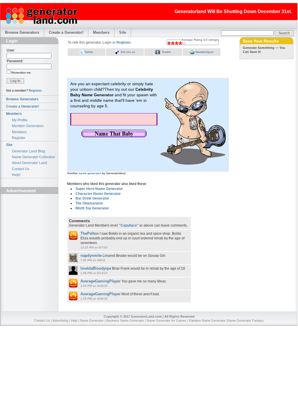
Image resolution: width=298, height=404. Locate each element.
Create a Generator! (66, 32)
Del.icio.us (128, 52)
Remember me (20, 72)
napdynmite (91, 255)
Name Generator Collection (33, 157)
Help (74, 320)
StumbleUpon (204, 52)
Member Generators (28, 126)
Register (18, 138)
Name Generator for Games (166, 320)
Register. (35, 90)
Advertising (60, 320)
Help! (16, 175)
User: (11, 50)
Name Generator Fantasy (245, 320)
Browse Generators (22, 32)
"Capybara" (129, 225)
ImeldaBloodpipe (95, 268)
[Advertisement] (29, 229)
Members (101, 32)
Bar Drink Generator (92, 198)
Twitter (89, 52)
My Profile (20, 120)
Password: (15, 61)
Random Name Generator (207, 320)
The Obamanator (89, 203)
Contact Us (20, 169)
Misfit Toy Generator (92, 208)
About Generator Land (29, 163)
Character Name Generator (98, 194)
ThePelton (89, 233)
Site (122, 32)
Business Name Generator (125, 320)
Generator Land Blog (28, 151)
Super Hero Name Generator (99, 189)
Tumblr (166, 52)
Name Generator (92, 320)
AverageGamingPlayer (100, 281)
